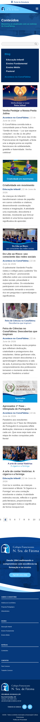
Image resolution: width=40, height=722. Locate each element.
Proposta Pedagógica (7, 607)
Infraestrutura (5, 611)
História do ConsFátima (8, 603)
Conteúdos (4, 650)
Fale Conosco (5, 666)
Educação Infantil (15, 60)
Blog (7, 54)
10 (34, 519)
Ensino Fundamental (16, 63)
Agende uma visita (20, 575)
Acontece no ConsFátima (18, 77)
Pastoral (10, 71)
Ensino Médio (13, 67)
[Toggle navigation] (37, 8)
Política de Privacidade (20, 719)
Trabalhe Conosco (7, 670)
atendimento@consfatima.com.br (11, 701)
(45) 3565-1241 (12, 699)
